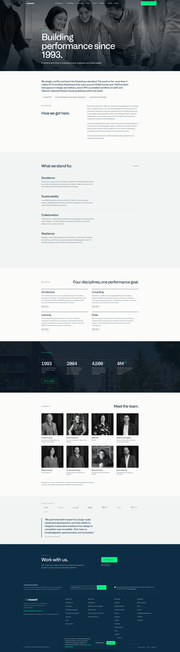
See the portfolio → (49, 381)
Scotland (117, 623)
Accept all (111, 642)
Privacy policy (132, 589)
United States (119, 627)
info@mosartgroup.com (144, 613)
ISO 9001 (153, 647)
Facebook (140, 620)
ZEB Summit (118, 638)
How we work (69, 623)
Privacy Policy (141, 647)
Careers (139, 609)
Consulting (70, 3)
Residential (91, 602)
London (117, 620)
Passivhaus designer (71, 609)
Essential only (100, 642)
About (117, 3)
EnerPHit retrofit (119, 609)
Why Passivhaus (119, 606)
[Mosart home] (29, 3)
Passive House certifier (72, 613)
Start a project (149, 3)
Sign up (101, 587)
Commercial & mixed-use (95, 613)
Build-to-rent (92, 609)
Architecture (59, 3)
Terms (148, 647)
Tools (95, 3)
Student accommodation (95, 606)
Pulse (88, 3)
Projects (102, 3)
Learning (79, 3)
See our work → (106, 565)
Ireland (117, 613)
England (117, 616)
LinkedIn (139, 616)
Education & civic (93, 616)
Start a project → (109, 559)
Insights (109, 3)
